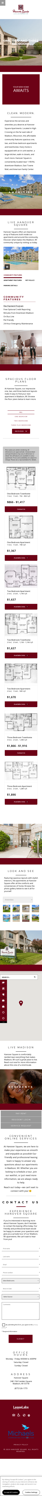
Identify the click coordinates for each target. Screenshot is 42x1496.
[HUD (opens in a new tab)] (14, 1415)
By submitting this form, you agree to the (19, 1325)
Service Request (21, 1126)
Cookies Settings (31, 1492)
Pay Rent (21, 1113)
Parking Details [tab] (10, 285)
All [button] (21, 412)
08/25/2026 (19, 431)
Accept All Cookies (11, 1492)
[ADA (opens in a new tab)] (19, 1414)
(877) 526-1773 (21, 1388)
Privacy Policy (21, 1445)
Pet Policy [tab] (30, 280)
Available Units (21, 558)
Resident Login (21, 1120)
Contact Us (21, 509)
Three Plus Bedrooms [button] (21, 425)
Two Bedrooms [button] (21, 421)
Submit (20, 1339)
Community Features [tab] (13, 275)
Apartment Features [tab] (13, 280)
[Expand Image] (6, 908)
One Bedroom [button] (21, 417)
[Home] (21, 9)
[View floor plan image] (21, 478)
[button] (2, 3)
